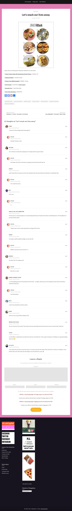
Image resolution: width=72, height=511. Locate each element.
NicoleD (11, 147)
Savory (36, 11)
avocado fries (8, 101)
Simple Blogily (44, 508)
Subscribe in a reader (27, 483)
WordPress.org (5, 473)
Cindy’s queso (22, 84)
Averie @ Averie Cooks (15, 277)
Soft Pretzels (8, 84)
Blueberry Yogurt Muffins (56, 114)
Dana (10, 311)
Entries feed (4, 469)
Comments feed (5, 471)
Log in (3, 467)
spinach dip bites (54, 101)
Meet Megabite (28, 1)
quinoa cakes (27, 101)
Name (14, 384)
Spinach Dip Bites (9, 77)
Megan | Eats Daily (14, 322)
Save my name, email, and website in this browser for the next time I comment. (37, 391)
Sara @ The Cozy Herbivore (16, 211)
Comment (36, 366)
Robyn (11, 168)
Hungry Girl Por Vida (6, 452)
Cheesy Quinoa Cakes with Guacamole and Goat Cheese (18, 74)
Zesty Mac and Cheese (10, 91)
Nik (10, 190)
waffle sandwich (9, 103)
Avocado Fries (8, 88)
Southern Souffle (5, 454)
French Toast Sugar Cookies (17, 114)
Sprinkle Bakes (5, 456)
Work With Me (43, 1)
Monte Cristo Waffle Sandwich (12, 81)
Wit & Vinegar (5, 458)
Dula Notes (4, 450)
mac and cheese (18, 101)
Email (35, 384)
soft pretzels (44, 101)
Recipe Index (35, 1)
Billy (10, 300)
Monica (11, 256)
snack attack (36, 101)
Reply (66, 126)
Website (56, 384)
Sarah (10, 234)
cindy (10, 126)
